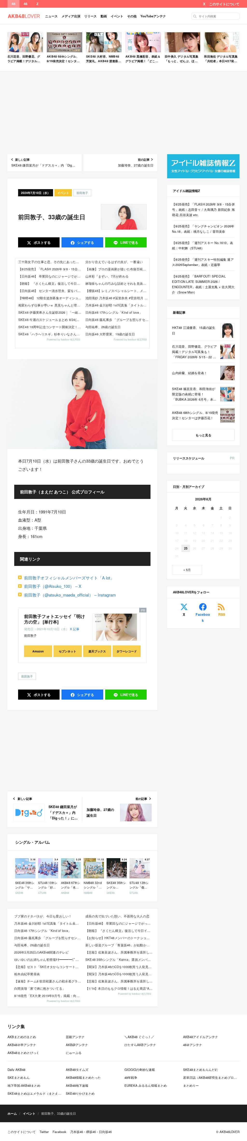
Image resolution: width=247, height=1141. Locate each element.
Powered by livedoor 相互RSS (63, 339)
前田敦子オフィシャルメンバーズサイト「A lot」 (69, 578)
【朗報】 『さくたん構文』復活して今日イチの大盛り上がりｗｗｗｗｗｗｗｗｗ (50, 283)
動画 (104, 16)
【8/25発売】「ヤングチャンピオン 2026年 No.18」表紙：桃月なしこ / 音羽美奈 (203, 229)
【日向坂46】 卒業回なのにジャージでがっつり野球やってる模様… (50, 276)
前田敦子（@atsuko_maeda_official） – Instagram (70, 595)
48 (13, 4)
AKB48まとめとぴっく (23, 1052)
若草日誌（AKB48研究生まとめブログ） (211, 1077)
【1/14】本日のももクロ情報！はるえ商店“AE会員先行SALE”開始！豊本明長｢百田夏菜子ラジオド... (119, 988)
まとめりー (191, 1085)
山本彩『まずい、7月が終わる (107, 276)
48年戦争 (130, 1077)
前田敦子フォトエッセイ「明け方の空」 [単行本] (54, 619)
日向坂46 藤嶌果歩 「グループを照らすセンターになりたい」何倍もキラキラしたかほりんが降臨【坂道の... (48, 937)
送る (129, 242)
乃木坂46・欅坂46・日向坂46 (91, 1131)
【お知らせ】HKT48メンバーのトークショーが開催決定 (119, 937)
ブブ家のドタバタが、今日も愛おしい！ (43, 916)
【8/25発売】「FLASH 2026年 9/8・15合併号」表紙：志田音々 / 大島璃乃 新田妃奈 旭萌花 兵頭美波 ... (50, 269)
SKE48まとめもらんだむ (200, 1069)
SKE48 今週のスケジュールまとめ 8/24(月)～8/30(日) (50, 319)
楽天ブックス (97, 651)
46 (25, 4)
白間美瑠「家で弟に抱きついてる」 (39, 988)
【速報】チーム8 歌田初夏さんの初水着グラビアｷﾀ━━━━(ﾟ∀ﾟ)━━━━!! (48, 981)
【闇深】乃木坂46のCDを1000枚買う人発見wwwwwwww (119, 966)
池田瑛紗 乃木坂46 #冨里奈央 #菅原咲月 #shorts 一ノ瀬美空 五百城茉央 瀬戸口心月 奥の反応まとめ (117, 298)
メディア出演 (71, 16)
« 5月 (187, 569)
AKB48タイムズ (77, 1069)
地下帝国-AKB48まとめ (23, 1085)
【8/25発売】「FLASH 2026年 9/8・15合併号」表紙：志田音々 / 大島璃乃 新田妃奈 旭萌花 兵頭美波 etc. (203, 209)
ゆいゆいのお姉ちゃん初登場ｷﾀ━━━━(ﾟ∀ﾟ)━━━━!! (48, 959)
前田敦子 (82, 193)
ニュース (51, 16)
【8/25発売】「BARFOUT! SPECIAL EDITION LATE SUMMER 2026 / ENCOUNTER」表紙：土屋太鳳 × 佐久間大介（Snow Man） (203, 284)
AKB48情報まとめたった (83, 1077)
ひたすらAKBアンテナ (140, 1044)
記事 (76, 629)
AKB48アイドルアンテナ (200, 1037)
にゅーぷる (74, 1052)
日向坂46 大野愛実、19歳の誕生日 (110, 334)
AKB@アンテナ (77, 1044)
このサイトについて (224, 3)
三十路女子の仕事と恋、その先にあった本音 (50, 261)
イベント (117, 16)
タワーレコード (127, 651)
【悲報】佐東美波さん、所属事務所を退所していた (119, 952)
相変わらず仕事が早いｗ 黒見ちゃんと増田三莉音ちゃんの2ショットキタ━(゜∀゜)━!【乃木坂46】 (50, 305)
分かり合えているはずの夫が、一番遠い (114, 261)
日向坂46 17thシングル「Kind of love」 (113, 312)
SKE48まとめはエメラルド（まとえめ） (35, 1093)
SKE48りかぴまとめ (80, 1093)
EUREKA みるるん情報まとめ (145, 1085)
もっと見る (203, 435)
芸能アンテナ (75, 1037)
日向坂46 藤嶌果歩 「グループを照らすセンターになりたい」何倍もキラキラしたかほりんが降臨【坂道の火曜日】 (117, 319)
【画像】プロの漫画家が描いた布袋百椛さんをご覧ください (117, 269)
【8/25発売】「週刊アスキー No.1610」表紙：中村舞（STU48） (202, 245)
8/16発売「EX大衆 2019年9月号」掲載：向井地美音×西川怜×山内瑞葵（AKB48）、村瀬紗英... (48, 995)
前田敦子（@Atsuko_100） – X (52, 586)
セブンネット (67, 651)
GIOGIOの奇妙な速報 (139, 1069)
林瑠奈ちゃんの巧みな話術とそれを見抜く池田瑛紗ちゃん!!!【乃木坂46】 (117, 283)
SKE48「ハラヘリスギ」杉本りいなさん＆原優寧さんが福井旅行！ (50, 334)
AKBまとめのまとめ (21, 1037)
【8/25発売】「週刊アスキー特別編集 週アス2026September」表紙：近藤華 (203, 262)
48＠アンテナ (192, 1044)
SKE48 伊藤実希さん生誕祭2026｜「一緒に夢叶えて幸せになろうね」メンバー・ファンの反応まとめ (50, 312)
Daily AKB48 (16, 1069)
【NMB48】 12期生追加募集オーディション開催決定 (50, 298)
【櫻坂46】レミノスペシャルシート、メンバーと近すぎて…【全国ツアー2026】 (117, 290)
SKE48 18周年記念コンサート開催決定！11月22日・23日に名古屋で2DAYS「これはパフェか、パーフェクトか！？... (50, 327)
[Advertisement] (123, 112)
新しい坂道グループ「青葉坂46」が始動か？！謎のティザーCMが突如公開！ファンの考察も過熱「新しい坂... (119, 945)
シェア (85, 242)
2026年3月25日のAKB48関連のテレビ (41, 952)
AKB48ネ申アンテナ (21, 1044)
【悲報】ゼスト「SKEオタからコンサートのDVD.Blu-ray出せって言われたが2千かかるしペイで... (48, 966)
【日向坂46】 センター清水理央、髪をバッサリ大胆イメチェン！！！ (50, 290)
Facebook (203, 617)
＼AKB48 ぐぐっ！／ (139, 1037)
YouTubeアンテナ (153, 16)
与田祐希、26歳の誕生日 (103, 327)
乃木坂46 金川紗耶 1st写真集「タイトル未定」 (117, 305)
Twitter (44, 1131)
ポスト (42, 242)
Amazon (38, 651)
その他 (132, 16)
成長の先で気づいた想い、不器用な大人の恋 (117, 916)
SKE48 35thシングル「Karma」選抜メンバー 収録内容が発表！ (119, 959)
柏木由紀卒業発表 (27, 974)
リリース (90, 16)
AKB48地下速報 (77, 1085)
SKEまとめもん (18, 1077)
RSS (221, 614)
